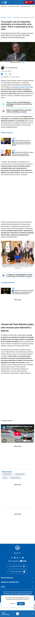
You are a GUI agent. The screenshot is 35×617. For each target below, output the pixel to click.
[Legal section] (32, 587)
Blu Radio (3, 17)
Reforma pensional (25, 6)
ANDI (5, 477)
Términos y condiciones (10, 593)
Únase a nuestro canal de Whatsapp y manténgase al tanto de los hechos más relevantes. (19, 104)
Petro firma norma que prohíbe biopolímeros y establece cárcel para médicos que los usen (23, 292)
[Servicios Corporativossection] (32, 582)
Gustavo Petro (7, 474)
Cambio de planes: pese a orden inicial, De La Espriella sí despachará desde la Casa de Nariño (21, 143)
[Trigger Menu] (2, 2)
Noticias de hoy (15, 477)
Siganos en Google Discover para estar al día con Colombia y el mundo (18, 111)
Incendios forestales (14, 6)
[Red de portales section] (32, 578)
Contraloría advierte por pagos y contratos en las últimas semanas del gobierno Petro (22, 153)
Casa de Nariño (20, 474)
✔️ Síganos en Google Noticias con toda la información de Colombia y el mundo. (19, 275)
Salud (13, 288)
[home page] (17, 547)
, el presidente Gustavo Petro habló (22, 87)
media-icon (17, 613)
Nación (9, 17)
